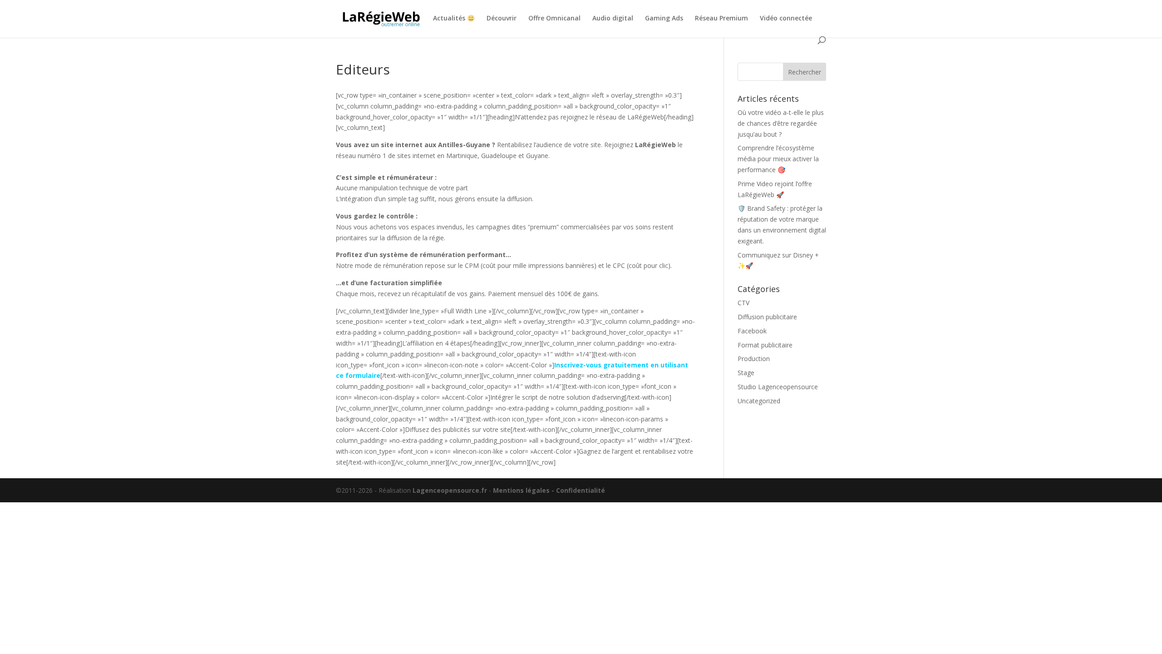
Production (754, 358)
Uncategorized (759, 400)
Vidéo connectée (786, 18)
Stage (746, 372)
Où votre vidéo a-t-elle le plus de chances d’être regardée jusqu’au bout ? (781, 123)
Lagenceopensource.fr (450, 490)
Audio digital (612, 18)
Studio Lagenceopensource (778, 386)
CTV (743, 302)
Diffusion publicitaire (767, 316)
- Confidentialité (578, 490)
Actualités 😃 (454, 18)
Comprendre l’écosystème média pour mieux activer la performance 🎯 (778, 159)
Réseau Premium (721, 18)
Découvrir (502, 18)
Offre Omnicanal (554, 18)
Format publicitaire (765, 345)
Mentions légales (521, 490)
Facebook (752, 331)
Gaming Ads (664, 18)
